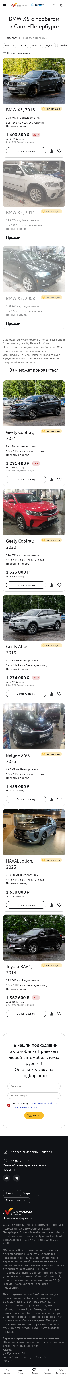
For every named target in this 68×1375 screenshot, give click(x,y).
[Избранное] (53, 5)
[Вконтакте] (6, 1178)
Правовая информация (18, 1218)
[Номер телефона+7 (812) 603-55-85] (61, 5)
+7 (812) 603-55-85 (25, 1161)
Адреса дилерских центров (31, 1152)
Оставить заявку (26, 150)
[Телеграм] (16, 1178)
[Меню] (5, 5)
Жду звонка (34, 1115)
